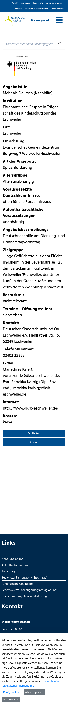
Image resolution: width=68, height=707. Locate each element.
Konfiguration (11, 692)
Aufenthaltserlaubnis (15, 565)
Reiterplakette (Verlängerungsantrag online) (29, 590)
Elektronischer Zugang (55, 3)
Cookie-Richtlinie (57, 9)
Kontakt (15, 3)
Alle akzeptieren (34, 692)
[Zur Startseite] (14, 20)
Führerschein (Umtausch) (17, 584)
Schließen (34, 433)
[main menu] (59, 20)
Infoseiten (18, 9)
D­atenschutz (38, 3)
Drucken (34, 442)
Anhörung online (12, 559)
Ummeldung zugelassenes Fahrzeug (24, 596)
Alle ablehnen (11, 699)
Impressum (25, 3)
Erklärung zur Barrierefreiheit (37, 9)
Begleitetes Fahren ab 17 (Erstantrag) (24, 577)
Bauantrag (8, 571)
